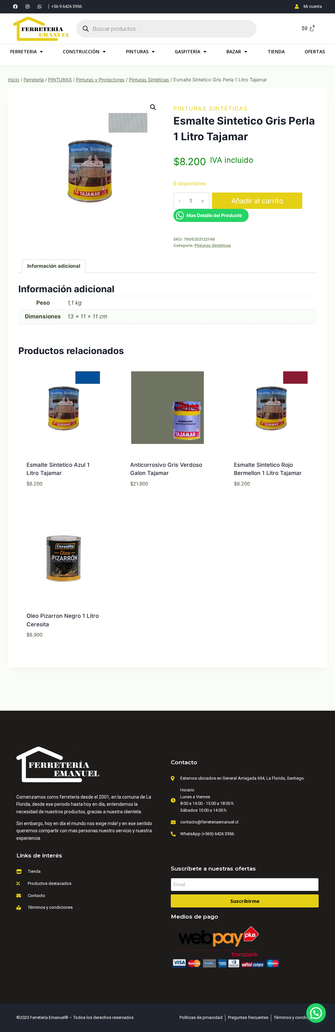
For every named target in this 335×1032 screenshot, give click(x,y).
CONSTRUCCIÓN (81, 51)
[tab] (54, 266)
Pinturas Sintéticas (210, 108)
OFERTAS (315, 51)
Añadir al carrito (257, 200)
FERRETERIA (23, 51)
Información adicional (53, 266)
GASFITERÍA (187, 51)
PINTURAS (137, 51)
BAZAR (233, 51)
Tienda (276, 51)
